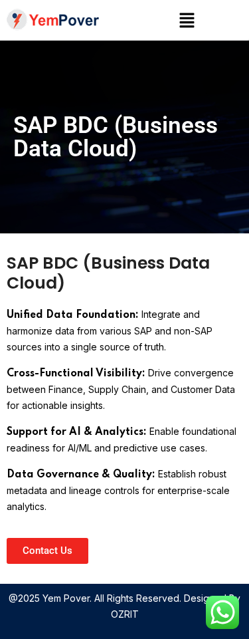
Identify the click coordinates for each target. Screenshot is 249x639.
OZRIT (125, 614)
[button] (187, 20)
